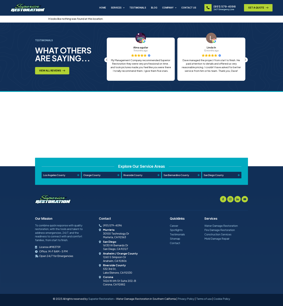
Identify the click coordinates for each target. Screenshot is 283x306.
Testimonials (137, 7)
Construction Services (217, 234)
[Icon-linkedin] (237, 199)
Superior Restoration (101, 298)
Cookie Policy (222, 298)
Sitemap (175, 238)
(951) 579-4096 (225, 6)
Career (174, 225)
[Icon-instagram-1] (230, 199)
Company (167, 7)
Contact (175, 243)
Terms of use (204, 298)
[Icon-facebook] (223, 199)
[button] (245, 59)
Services (116, 7)
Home (102, 7)
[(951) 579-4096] (208, 7)
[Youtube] (245, 199)
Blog (154, 7)
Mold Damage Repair (216, 238)
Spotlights (176, 230)
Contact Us (188, 7)
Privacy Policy (186, 298)
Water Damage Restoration (221, 225)
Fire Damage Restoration (219, 230)
